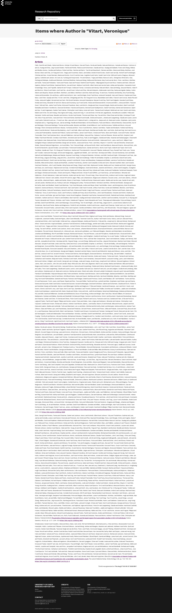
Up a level (39, 41)
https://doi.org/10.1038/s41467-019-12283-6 (79, 213)
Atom (119, 44)
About (37, 589)
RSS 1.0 (126, 44)
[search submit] (114, 18)
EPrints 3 (78, 589)
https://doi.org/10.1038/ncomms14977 (115, 323)
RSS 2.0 (134, 44)
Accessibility (38, 591)
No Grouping (93, 48)
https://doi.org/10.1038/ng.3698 (53, 412)
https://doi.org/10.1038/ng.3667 (71, 520)
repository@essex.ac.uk (42, 603)
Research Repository (47, 11)
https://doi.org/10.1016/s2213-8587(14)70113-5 (52, 561)
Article (43, 53)
